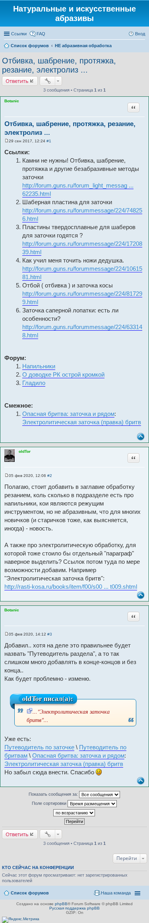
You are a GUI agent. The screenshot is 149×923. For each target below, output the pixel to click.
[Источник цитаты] (30, 711)
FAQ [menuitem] (41, 33)
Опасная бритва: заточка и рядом (68, 413)
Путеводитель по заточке (39, 747)
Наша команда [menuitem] (116, 892)
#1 (48, 141)
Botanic (11, 101)
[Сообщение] (6, 141)
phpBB (61, 904)
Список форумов (30, 892)
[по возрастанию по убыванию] (74, 812)
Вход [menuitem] (140, 33)
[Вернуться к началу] (141, 436)
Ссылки (19, 33)
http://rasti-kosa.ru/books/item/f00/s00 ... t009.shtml (70, 586)
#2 (49, 475)
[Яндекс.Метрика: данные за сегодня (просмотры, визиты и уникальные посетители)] (20, 920)
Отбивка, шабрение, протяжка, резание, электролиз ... (59, 65)
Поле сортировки (50, 803)
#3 (49, 634)
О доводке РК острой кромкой (63, 374)
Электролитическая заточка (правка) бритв (81, 422)
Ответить (17, 80)
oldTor (25, 451)
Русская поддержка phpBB (74, 908)
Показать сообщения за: (54, 794)
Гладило (33, 382)
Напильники (38, 366)
